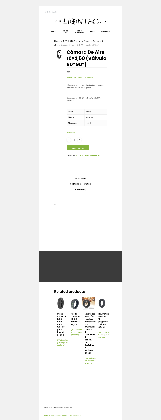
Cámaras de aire (82, 155)
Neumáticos (83, 41)
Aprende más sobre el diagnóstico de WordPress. (63, 415)
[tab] (80, 178)
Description (80, 178)
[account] (99, 22)
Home (57, 41)
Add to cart (78, 148)
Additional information (80, 184)
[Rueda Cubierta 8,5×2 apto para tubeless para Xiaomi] (60, 303)
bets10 (54, 12)
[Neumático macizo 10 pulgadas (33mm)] (102, 303)
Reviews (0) (80, 189)
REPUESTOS (69, 41)
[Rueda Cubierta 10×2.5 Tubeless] (74, 303)
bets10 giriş (47, 12)
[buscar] (93, 22)
